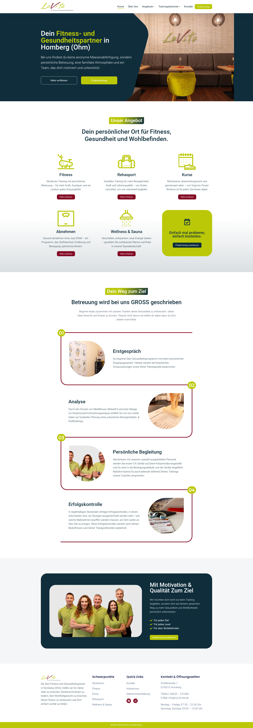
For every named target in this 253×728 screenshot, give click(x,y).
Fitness (65, 174)
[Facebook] (128, 701)
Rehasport (126, 174)
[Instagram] (135, 701)
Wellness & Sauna (126, 231)
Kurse (187, 174)
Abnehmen (66, 231)
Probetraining (99, 80)
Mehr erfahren (58, 80)
